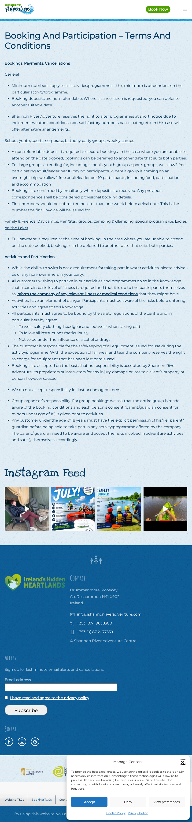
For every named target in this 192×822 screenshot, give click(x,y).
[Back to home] (19, 9)
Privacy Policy (138, 813)
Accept (89, 802)
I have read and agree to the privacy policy (49, 698)
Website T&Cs (14, 799)
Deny (128, 802)
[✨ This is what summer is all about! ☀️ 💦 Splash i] (73, 509)
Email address (18, 680)
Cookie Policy (116, 813)
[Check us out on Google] (35, 741)
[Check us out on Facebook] (9, 741)
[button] (182, 762)
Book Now (158, 9)
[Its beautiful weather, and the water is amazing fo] (119, 509)
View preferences (166, 802)
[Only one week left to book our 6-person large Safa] (27, 509)
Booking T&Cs (41, 799)
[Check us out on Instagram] (22, 741)
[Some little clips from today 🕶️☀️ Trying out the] (166, 509)
